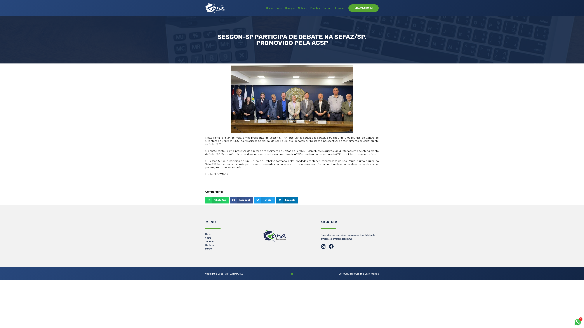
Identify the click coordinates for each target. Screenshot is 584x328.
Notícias (302, 8)
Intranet (340, 8)
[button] (217, 200)
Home (269, 8)
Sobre (279, 8)
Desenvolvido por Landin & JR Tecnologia (359, 274)
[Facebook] (331, 246)
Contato (327, 8)
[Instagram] (323, 246)
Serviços (290, 8)
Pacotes (315, 8)
